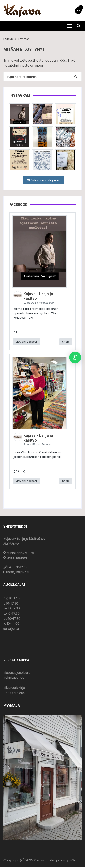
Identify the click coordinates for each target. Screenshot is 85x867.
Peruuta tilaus (14, 693)
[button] (75, 357)
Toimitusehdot (14, 677)
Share (65, 341)
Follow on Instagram (45, 180)
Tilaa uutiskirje (14, 687)
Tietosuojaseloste (16, 672)
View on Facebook (26, 341)
